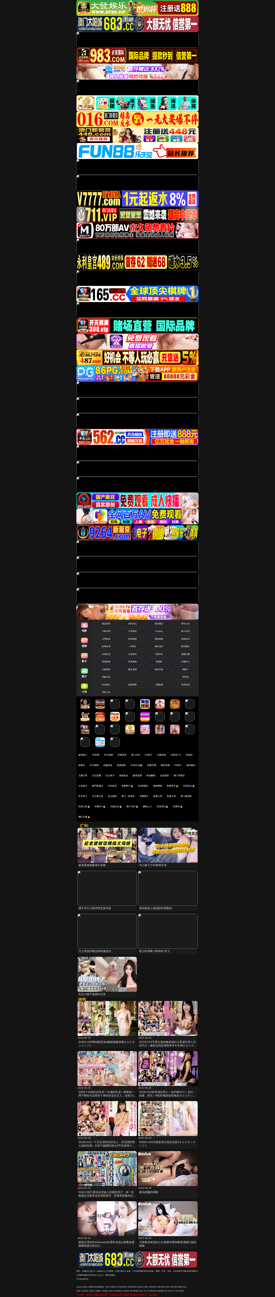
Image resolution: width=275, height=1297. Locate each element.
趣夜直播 (137, 775)
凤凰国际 (121, 765)
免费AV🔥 (178, 806)
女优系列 (132, 654)
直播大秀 (171, 796)
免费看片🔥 (127, 785)
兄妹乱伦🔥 (116, 806)
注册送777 (175, 754)
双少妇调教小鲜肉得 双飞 (154, 951)
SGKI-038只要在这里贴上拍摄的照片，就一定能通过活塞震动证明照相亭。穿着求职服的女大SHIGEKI (107, 1195)
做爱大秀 (157, 796)
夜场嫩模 (150, 775)
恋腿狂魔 (185, 654)
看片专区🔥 (132, 806)
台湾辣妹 (106, 638)
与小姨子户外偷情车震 (152, 865)
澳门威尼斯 (186, 796)
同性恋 (185, 676)
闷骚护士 (185, 661)
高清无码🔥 (162, 806)
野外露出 (185, 646)
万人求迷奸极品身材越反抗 (94, 951)
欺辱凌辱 (106, 646)
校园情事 (132, 684)
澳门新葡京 (179, 775)
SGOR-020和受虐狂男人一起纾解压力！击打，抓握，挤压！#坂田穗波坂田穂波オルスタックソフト (167, 1095)
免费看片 (144, 796)
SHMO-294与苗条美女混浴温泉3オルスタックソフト (167, 1143)
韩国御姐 (132, 638)
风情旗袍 (106, 661)
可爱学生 (159, 654)
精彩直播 (165, 765)
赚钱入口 (147, 806)
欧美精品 (159, 623)
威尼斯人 (82, 754)
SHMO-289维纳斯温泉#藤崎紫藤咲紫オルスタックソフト (106, 1043)
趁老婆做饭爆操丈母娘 (92, 865)
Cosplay (159, 631)
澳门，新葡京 (128, 796)
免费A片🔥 (100, 806)
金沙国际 (112, 796)
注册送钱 (161, 754)
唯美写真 (159, 669)
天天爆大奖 (97, 796)
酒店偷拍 (190, 765)
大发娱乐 (82, 785)
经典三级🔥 (84, 806)
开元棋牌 (108, 754)
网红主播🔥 (84, 816)
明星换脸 (132, 661)
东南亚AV (185, 638)
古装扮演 (106, 654)
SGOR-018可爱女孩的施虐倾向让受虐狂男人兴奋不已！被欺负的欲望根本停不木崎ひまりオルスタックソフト (168, 1045)
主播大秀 (82, 775)
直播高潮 (151, 765)
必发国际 (164, 775)
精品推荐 (106, 623)
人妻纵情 (159, 684)
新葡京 (81, 765)
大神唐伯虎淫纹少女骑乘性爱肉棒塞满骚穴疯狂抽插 (168, 1243)
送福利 (189, 754)
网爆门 (185, 669)
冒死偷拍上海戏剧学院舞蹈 (155, 908)
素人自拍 (185, 631)
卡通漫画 (106, 669)
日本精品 (132, 631)
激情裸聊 (157, 785)
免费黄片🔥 (172, 785)
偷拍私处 (123, 775)
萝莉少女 (185, 623)
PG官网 (95, 754)
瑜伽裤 (159, 661)
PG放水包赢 (136, 765)
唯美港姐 (159, 638)
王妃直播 (96, 775)
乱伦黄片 (110, 775)
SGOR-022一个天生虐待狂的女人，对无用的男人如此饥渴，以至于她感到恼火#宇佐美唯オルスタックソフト (106, 1145)
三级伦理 (106, 631)
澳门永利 (135, 754)
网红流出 (159, 646)
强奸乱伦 (132, 623)
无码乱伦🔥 (189, 785)
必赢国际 (107, 765)
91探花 (132, 646)
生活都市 (106, 684)
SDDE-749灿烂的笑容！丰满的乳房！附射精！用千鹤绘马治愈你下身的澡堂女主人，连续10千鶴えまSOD (106, 1095)
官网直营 (122, 754)
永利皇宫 (112, 785)
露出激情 (132, 669)
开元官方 (82, 796)
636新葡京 (143, 785)
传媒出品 (106, 676)
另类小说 (106, 692)
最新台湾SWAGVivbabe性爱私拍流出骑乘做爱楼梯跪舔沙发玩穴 (106, 1243)
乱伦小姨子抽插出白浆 (92, 994)
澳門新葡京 (97, 785)
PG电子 (148, 754)
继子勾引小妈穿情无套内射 (94, 908)
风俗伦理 (185, 684)
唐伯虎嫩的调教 (148, 1192)
